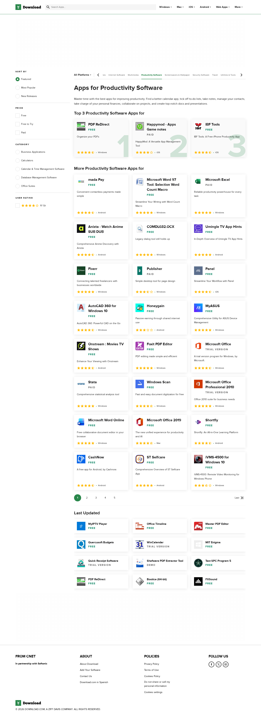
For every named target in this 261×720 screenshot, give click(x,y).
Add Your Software (90, 670)
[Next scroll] (241, 75)
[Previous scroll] (98, 75)
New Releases (29, 96)
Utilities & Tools (228, 75)
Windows (164, 7)
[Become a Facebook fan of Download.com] (211, 664)
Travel (215, 75)
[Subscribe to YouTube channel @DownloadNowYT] (226, 664)
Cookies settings (153, 692)
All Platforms (81, 74)
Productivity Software (151, 75)
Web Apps (222, 7)
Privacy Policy (151, 663)
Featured (26, 79)
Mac (179, 7)
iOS (191, 7)
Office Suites (28, 186)
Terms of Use (151, 670)
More (238, 7)
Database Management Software (39, 177)
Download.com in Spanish (94, 682)
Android (204, 7)
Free (23, 115)
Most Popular (28, 87)
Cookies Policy (152, 676)
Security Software (201, 75)
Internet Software (116, 75)
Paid (23, 132)
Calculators (27, 160)
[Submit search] (48, 7)
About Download (89, 663)
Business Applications (33, 151)
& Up (43, 205)
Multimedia (133, 75)
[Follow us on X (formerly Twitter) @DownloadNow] (218, 664)
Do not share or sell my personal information (157, 683)
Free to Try (27, 124)
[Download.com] (28, 7)
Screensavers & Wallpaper (177, 75)
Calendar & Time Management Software (42, 168)
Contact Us (86, 676)
